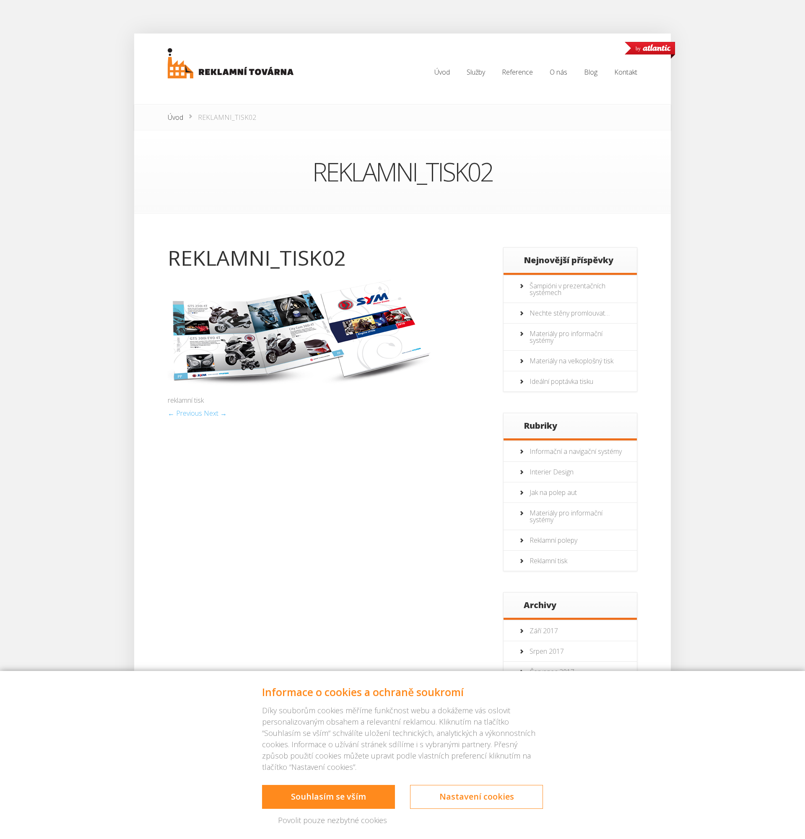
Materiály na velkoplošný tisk (571, 360)
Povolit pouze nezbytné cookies (332, 820)
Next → (215, 413)
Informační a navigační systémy (576, 451)
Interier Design (552, 471)
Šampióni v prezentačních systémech (567, 289)
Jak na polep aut (553, 492)
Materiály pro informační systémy (566, 337)
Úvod (175, 117)
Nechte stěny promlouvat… (570, 313)
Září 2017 (544, 630)
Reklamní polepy (553, 540)
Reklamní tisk (548, 560)
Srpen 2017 (547, 651)
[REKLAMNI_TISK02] (301, 391)
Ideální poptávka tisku (561, 381)
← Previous (185, 413)
